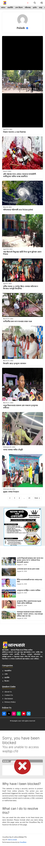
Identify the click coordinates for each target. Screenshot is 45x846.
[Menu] (41, 2)
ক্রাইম (35, 7)
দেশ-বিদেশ (19, 7)
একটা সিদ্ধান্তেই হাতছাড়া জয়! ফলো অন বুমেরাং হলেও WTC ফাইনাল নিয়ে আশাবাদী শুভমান (30, 560)
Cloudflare (23, 842)
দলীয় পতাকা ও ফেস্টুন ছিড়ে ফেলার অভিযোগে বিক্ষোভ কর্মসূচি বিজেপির (20, 287)
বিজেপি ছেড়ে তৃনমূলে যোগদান (14, 363)
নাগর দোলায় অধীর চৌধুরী (13, 449)
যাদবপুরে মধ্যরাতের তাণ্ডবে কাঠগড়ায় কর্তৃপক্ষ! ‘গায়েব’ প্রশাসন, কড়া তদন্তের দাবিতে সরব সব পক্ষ (30, 614)
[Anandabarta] (5, 3)
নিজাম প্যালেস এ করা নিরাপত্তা (14, 132)
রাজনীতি (10, 7)
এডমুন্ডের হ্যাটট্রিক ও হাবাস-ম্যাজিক (28, 590)
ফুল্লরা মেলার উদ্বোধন (11, 491)
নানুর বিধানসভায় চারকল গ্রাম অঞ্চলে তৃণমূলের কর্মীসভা (20, 406)
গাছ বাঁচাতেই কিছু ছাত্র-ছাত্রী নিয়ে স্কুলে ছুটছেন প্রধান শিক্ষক (22, 253)
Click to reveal (12, 839)
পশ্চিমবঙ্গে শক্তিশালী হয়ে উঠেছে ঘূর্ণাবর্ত (18, 209)
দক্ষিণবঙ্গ (28, 7)
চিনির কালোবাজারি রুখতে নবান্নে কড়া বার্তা (29, 580)
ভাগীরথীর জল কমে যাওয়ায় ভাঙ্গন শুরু (17, 321)
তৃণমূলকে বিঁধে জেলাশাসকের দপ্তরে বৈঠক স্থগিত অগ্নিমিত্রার (29, 602)
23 (29, 498)
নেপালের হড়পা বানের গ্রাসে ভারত (28, 569)
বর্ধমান (3, 7)
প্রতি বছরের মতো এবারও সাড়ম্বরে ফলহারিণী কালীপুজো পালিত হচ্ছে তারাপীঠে (19, 175)
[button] (35, 3)
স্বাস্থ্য (40, 7)
